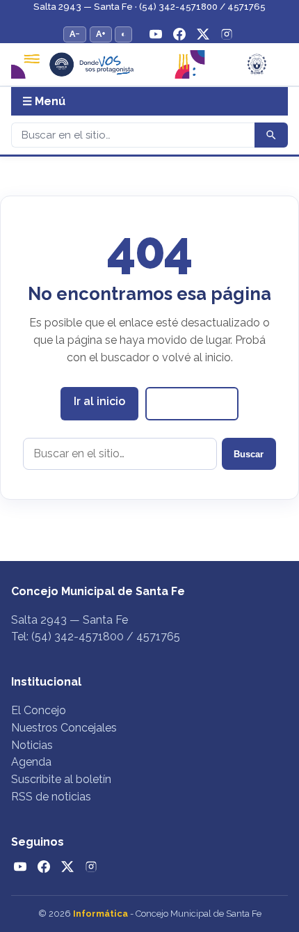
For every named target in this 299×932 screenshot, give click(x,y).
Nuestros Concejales (64, 727)
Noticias (32, 745)
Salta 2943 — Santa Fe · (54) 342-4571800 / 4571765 (149, 6)
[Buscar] (271, 135)
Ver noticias (192, 402)
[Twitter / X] (203, 34)
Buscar (249, 454)
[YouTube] (156, 34)
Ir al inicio (99, 401)
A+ (101, 34)
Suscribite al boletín (61, 779)
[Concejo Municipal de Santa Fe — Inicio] (149, 64)
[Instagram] (227, 34)
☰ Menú (43, 101)
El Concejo (38, 710)
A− (75, 34)
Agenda (31, 761)
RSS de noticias (51, 796)
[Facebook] (179, 34)
